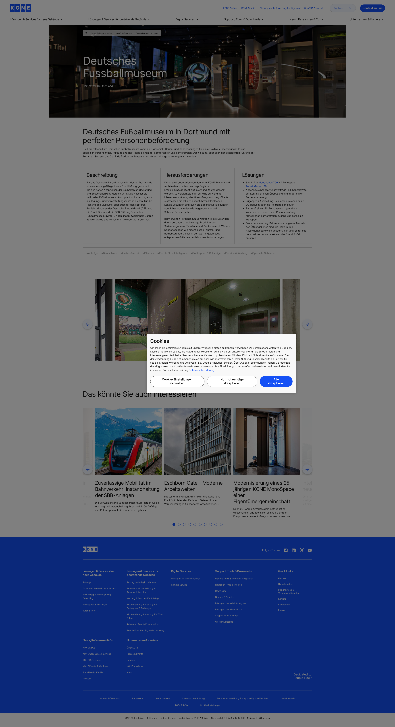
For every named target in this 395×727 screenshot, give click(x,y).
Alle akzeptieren (276, 381)
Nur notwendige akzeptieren (232, 381)
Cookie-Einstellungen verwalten (177, 381)
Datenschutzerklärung (201, 370)
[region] (221, 363)
